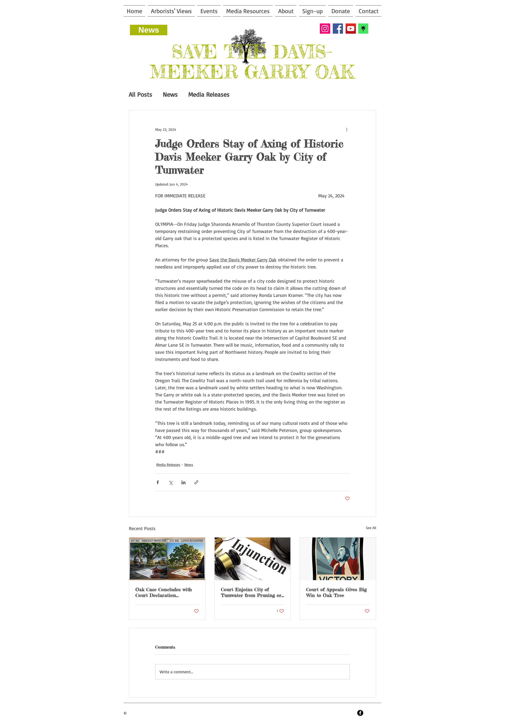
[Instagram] (325, 28)
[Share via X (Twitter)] (170, 482)
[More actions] (347, 129)
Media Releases (209, 94)
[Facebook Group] (360, 713)
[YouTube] (351, 28)
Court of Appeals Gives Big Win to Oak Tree (336, 592)
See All (371, 527)
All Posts (140, 94)
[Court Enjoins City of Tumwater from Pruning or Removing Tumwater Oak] (253, 558)
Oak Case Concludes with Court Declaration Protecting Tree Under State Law (163, 592)
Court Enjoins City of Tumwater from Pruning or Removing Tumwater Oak (251, 592)
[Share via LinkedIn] (183, 482)
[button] (248, 11)
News (170, 94)
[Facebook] (338, 28)
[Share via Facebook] (157, 482)
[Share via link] (196, 482)
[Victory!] (338, 558)
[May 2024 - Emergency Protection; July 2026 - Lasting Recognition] (167, 558)
